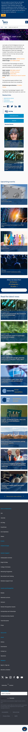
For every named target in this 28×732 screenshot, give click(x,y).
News (6, 27)
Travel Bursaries (5, 620)
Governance (4, 646)
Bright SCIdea (4, 562)
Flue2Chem (3, 527)
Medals (2, 592)
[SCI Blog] (18, 677)
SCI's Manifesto (4, 531)
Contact (11, 685)
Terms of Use (16, 712)
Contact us (3, 651)
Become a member (5, 669)
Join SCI (14, 120)
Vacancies (3, 655)
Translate (12, 698)
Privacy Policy (6, 716)
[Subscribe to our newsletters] (4, 391)
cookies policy (20, 12)
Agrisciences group (9, 98)
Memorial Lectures (5, 597)
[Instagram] (10, 677)
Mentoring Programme (6, 571)
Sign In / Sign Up (5, 665)
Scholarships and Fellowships (8, 611)
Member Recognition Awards (8, 606)
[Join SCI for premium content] (4, 400)
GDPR (16, 716)
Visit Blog (10, 111)
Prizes (2, 625)
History (2, 642)
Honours (3, 602)
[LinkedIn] (6, 677)
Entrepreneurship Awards (7, 616)
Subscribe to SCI (14, 115)
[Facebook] (14, 677)
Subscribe (4, 685)
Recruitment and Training (7, 576)
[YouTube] (22, 677)
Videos (2, 536)
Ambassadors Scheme (6, 557)
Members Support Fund (7, 580)
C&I (1, 513)
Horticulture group (8, 101)
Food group (7, 100)
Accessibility (5, 712)
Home (2, 27)
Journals (3, 517)
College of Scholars (5, 567)
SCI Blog (3, 522)
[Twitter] (2, 678)
